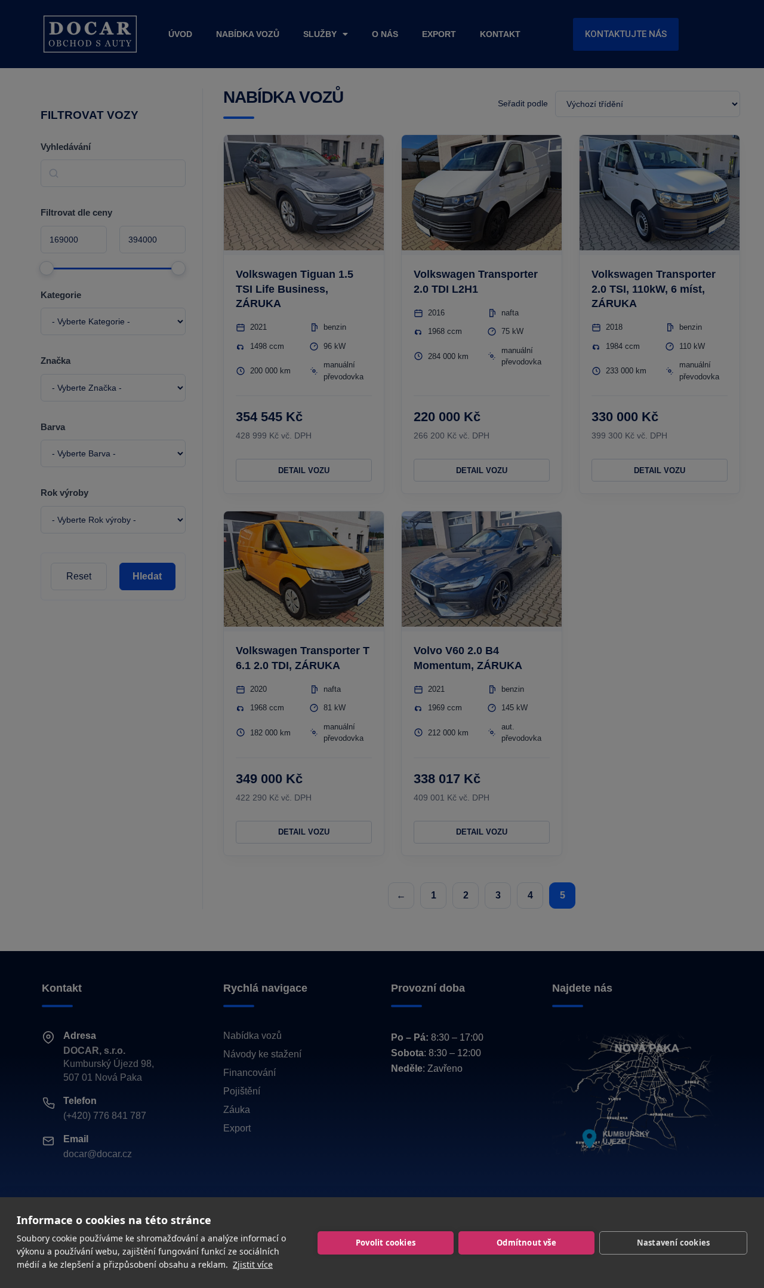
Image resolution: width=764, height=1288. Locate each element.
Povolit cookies (385, 1242)
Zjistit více (253, 1264)
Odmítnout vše (526, 1242)
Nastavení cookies (673, 1242)
